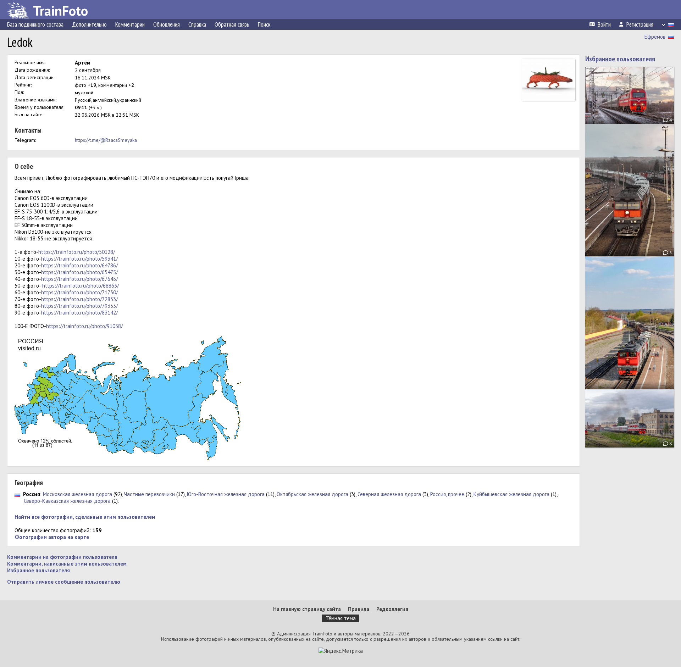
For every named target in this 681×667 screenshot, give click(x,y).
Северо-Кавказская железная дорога (67, 501)
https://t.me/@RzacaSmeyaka (106, 140)
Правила (358, 609)
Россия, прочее (447, 494)
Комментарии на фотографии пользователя (62, 557)
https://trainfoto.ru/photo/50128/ (76, 252)
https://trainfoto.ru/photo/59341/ (79, 258)
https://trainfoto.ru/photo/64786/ (79, 265)
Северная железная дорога (389, 494)
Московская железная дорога (77, 494)
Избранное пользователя (38, 570)
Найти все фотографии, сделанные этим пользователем (85, 516)
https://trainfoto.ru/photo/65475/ (79, 272)
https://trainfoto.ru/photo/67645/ (79, 279)
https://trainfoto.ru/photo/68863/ (80, 285)
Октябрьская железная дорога (312, 494)
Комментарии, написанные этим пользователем (67, 563)
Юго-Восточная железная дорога (226, 494)
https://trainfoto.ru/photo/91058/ (84, 326)
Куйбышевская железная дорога (511, 494)
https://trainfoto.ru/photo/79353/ (79, 305)
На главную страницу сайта (307, 609)
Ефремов (654, 36)
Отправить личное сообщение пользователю (63, 581)
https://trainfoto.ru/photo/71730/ (79, 292)
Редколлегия (392, 609)
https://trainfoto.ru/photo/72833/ (79, 299)
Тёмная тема (341, 618)
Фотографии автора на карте (52, 537)
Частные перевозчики (149, 494)
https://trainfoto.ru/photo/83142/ (79, 312)
